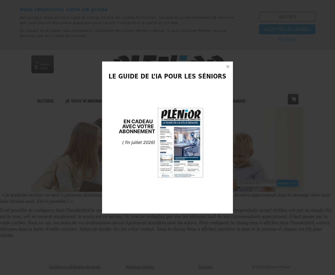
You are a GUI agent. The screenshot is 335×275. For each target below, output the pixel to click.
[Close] (227, 66)
